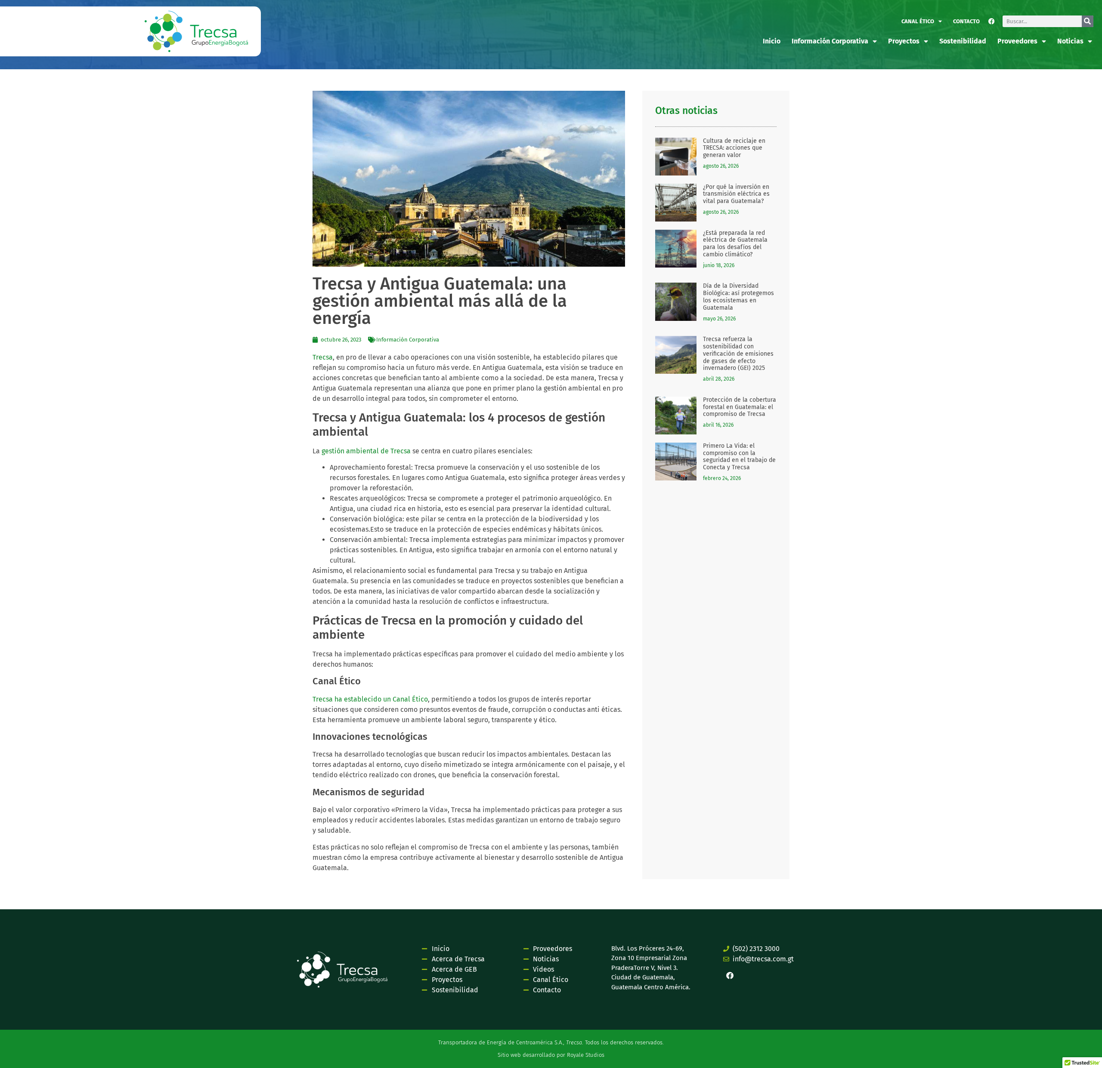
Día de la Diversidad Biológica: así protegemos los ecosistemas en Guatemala (738, 296)
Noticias (1070, 41)
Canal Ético (917, 21)
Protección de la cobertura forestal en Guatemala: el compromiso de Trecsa (739, 407)
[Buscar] (1087, 21)
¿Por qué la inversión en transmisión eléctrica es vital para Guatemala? (736, 194)
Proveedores (1017, 41)
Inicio (771, 41)
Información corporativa (830, 41)
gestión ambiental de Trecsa (366, 451)
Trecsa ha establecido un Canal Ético (370, 699)
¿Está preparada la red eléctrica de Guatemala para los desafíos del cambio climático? (735, 243)
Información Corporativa (407, 339)
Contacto (966, 21)
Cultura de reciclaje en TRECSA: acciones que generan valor (734, 148)
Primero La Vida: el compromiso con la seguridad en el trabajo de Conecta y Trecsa (739, 456)
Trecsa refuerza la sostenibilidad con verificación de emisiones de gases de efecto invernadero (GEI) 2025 (738, 353)
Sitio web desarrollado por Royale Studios (551, 1055)
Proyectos (903, 41)
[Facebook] (991, 21)
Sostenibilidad (962, 41)
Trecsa (323, 357)
